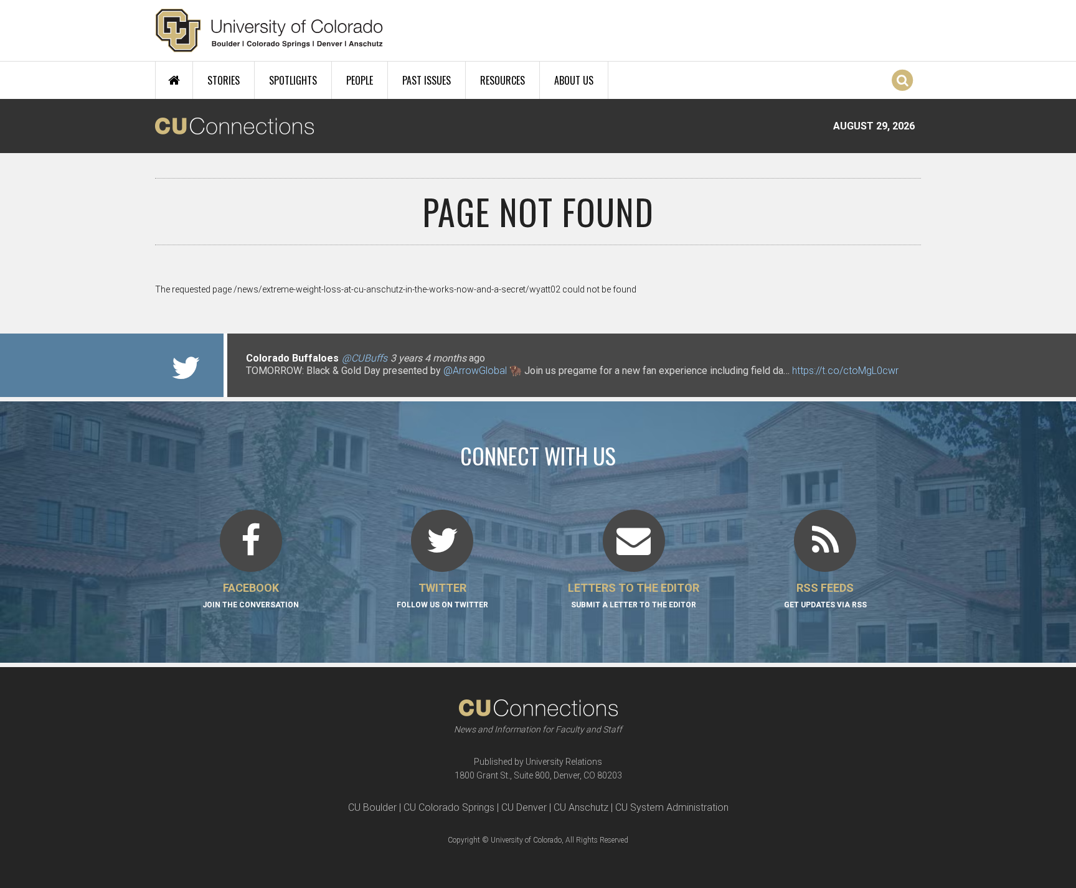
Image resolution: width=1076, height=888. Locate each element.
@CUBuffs (364, 358)
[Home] (269, 30)
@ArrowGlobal (475, 370)
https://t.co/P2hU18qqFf (298, 383)
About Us (573, 80)
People (359, 80)
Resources (502, 80)
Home (174, 80)
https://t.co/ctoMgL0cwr (845, 370)
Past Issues (426, 80)
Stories (223, 80)
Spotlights (293, 80)
